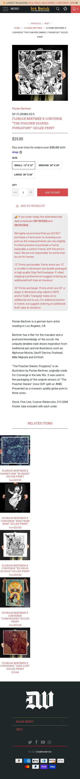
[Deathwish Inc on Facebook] (36, 742)
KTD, (30, 2)
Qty (14, 185)
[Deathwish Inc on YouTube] (43, 742)
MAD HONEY (48, 2)
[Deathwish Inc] (40, 9)
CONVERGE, (62, 2)
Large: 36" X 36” (23, 174)
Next (47, 23)
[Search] (58, 9)
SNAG (37, 2)
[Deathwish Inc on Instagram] (49, 742)
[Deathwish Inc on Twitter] (30, 742)
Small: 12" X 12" (23, 165)
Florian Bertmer (21, 108)
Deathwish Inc (44, 751)
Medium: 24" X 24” (49, 165)
